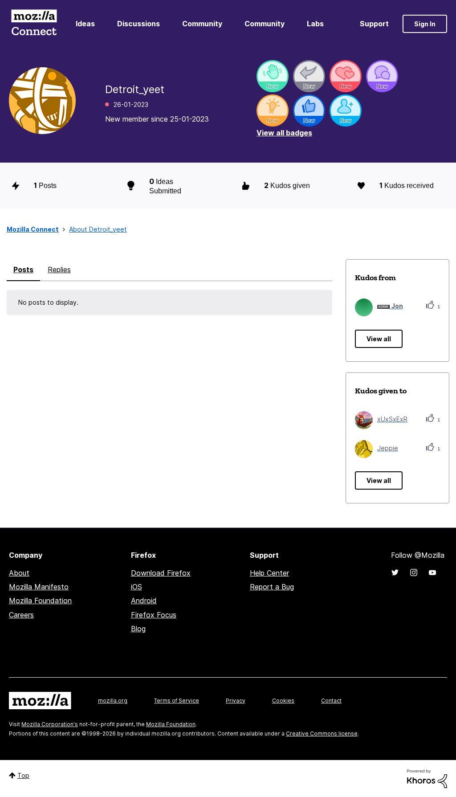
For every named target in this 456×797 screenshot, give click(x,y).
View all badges (284, 132)
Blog (138, 628)
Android (144, 600)
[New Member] (346, 110)
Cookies (283, 700)
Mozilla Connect (34, 23)
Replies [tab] (59, 269)
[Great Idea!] (272, 110)
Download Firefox (161, 572)
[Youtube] (432, 572)
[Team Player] (309, 110)
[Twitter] (395, 572)
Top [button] (23, 775)
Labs (315, 23)
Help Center (269, 572)
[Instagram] (414, 572)
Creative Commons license (322, 733)
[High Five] (346, 76)
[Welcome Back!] (272, 76)
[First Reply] (309, 76)
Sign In (425, 24)
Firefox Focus (153, 614)
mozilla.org (112, 700)
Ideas (85, 23)
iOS (136, 586)
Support (374, 23)
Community (202, 23)
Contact (331, 700)
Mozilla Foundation (40, 600)
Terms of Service (176, 700)
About (19, 572)
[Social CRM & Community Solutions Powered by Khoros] (427, 778)
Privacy (235, 700)
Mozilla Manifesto (39, 586)
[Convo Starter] (382, 76)
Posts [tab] (23, 269)
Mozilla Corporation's (49, 724)
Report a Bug (272, 586)
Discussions (138, 23)
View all (378, 339)
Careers (21, 614)
